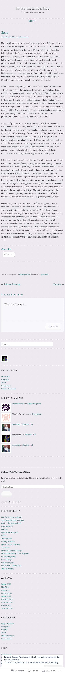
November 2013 (7, 602)
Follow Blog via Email (15, 471)
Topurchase (5, 547)
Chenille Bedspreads (8, 389)
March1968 (5, 376)
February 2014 (6, 593)
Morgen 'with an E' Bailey (10, 544)
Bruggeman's (6, 626)
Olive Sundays (6, 559)
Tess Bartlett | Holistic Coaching (12, 520)
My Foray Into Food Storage (11, 550)
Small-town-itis (6, 538)
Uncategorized (24, 274)
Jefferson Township (10, 284)
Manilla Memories (7, 635)
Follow (6, 494)
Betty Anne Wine (7, 623)
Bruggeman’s (6, 385)
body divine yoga (7, 562)
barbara (3, 535)
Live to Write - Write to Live (11, 565)
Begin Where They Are (9, 532)
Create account (6, 654)
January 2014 (6, 596)
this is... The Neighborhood (11, 523)
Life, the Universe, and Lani (11, 517)
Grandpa (4, 629)
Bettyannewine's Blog (33, 8)
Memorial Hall (27, 424)
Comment (53, 326)
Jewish (3, 382)
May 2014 (5, 587)
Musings (4, 529)
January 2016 (6, 584)
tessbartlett (16, 424)
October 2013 (6, 605)
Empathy (58, 284)
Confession (5, 379)
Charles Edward (18, 403)
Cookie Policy (53, 662)
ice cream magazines (8, 556)
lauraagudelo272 (7, 526)
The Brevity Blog (7, 568)
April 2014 (5, 590)
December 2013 (7, 599)
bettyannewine (23, 36)
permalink (44, 274)
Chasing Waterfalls (8, 541)
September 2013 (7, 608)
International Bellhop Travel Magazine (14, 553)
